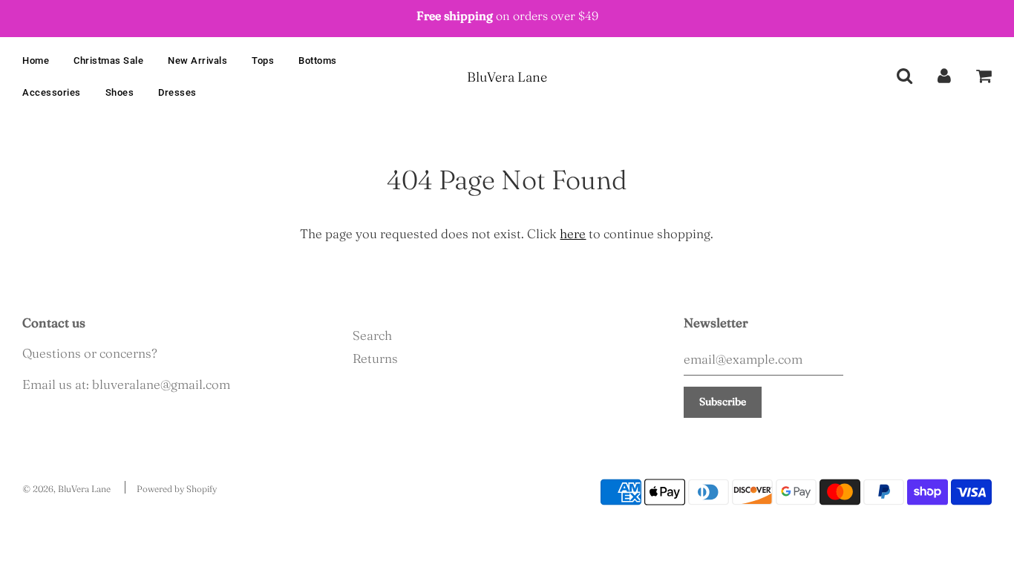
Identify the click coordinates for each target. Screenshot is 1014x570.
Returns (375, 358)
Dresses (177, 92)
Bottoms (317, 60)
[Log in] (944, 75)
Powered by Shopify (177, 488)
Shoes (119, 92)
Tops (263, 60)
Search (372, 335)
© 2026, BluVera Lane (66, 488)
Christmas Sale (108, 60)
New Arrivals (197, 60)
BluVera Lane (507, 76)
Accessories (51, 92)
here (573, 233)
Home (35, 60)
